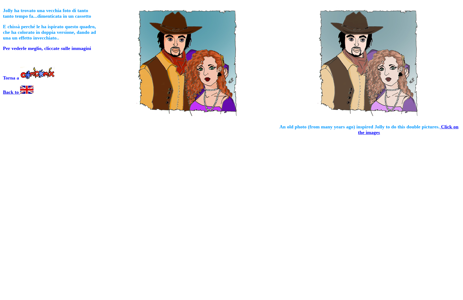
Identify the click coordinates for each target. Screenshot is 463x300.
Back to (11, 92)
